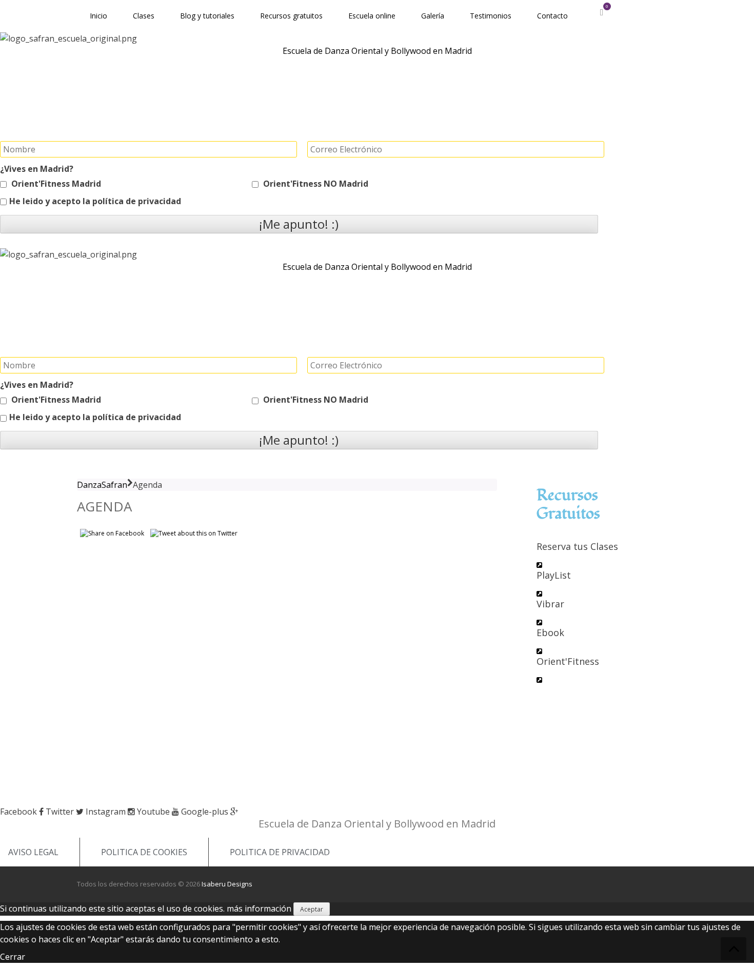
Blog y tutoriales (207, 16)
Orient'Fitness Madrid (55, 183)
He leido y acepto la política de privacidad (95, 201)
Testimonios (490, 16)
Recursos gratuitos (291, 16)
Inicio (98, 16)
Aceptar (311, 909)
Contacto (552, 16)
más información (259, 908)
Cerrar (12, 956)
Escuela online (371, 16)
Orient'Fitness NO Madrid (314, 183)
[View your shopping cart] (601, 12)
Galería (432, 16)
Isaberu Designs (227, 883)
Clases (143, 16)
